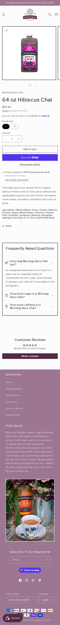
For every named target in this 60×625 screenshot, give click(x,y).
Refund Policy (13, 395)
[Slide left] (24, 85)
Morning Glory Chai (25, 620)
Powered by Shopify (42, 620)
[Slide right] (36, 85)
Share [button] (9, 226)
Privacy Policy (13, 415)
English (45, 600)
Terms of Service (14, 408)
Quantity (6, 133)
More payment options (30, 164)
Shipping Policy (13, 389)
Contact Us (11, 402)
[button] (3, 14)
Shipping (5, 111)
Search (9, 382)
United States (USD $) (19, 600)
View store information (17, 180)
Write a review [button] (30, 356)
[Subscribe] (47, 560)
